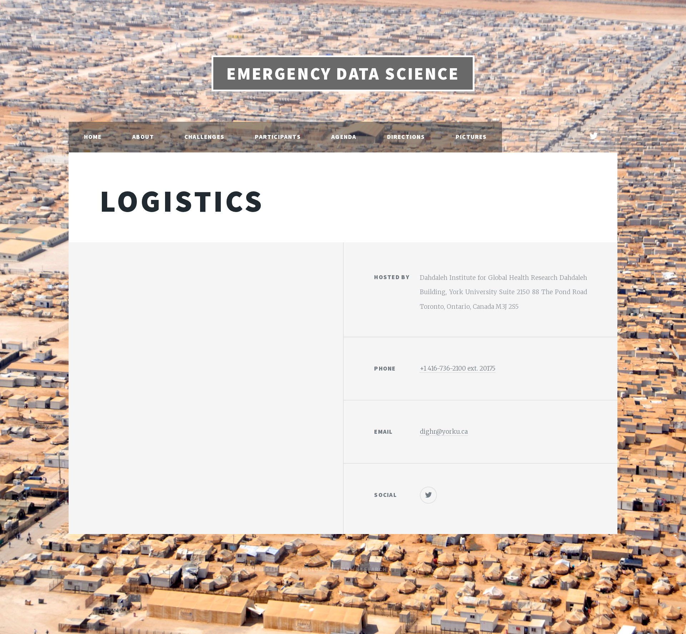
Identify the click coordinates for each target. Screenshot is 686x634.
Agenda (343, 137)
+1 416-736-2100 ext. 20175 (458, 368)
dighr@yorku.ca (444, 432)
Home (93, 137)
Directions (406, 137)
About (143, 137)
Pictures (471, 137)
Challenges (204, 137)
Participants (277, 137)
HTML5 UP (451, 569)
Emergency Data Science (343, 73)
